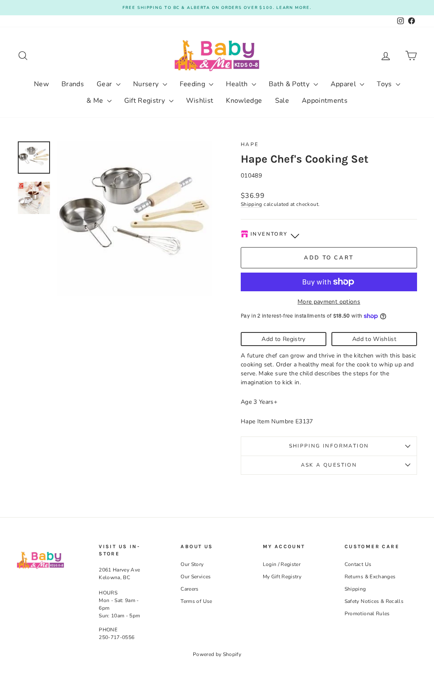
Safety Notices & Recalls (374, 601)
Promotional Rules (367, 613)
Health (237, 84)
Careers (189, 589)
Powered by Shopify (217, 654)
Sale (282, 100)
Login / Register (282, 564)
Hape (250, 144)
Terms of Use (196, 601)
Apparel (344, 84)
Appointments (325, 100)
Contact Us (358, 564)
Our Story (192, 564)
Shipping (251, 204)
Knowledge (244, 100)
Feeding (193, 84)
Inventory (269, 234)
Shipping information (329, 445)
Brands (72, 84)
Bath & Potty (290, 84)
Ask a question (329, 465)
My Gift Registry (282, 576)
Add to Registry (283, 339)
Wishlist (200, 100)
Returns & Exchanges (370, 576)
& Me (95, 100)
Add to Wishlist (374, 339)
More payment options (329, 302)
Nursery (147, 84)
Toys (385, 84)
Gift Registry (145, 100)
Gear (105, 84)
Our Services (196, 576)
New (41, 84)
